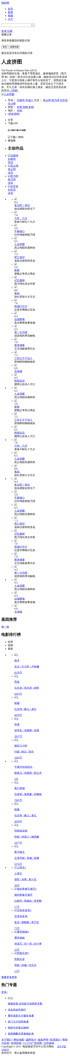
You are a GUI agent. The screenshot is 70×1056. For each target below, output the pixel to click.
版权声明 (43, 1039)
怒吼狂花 (19, 380)
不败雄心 (19, 231)
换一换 (5, 626)
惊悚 (26, 107)
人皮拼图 (19, 244)
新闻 (10, 12)
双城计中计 (20, 306)
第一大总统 (20, 332)
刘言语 (64, 100)
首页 (10, 8)
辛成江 (29, 100)
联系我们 (55, 1039)
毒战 (17, 293)
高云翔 (47, 100)
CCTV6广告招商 (32, 1043)
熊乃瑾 (55, 100)
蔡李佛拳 (19, 345)
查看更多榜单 (9, 977)
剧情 (31, 107)
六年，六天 (20, 218)
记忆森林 (19, 280)
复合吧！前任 (22, 205)
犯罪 (20, 107)
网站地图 (19, 1039)
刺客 (17, 270)
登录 (5, 47)
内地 (19, 110)
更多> (4, 992)
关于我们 (6, 1039)
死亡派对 (19, 257)
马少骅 (12, 103)
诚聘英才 (31, 1039)
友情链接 (16, 1043)
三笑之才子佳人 (23, 358)
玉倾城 (18, 371)
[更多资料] (14, 114)
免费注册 (14, 47)
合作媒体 (49, 1043)
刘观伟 (21, 100)
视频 (10, 15)
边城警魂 (19, 319)
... (13, 90)
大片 (10, 19)
